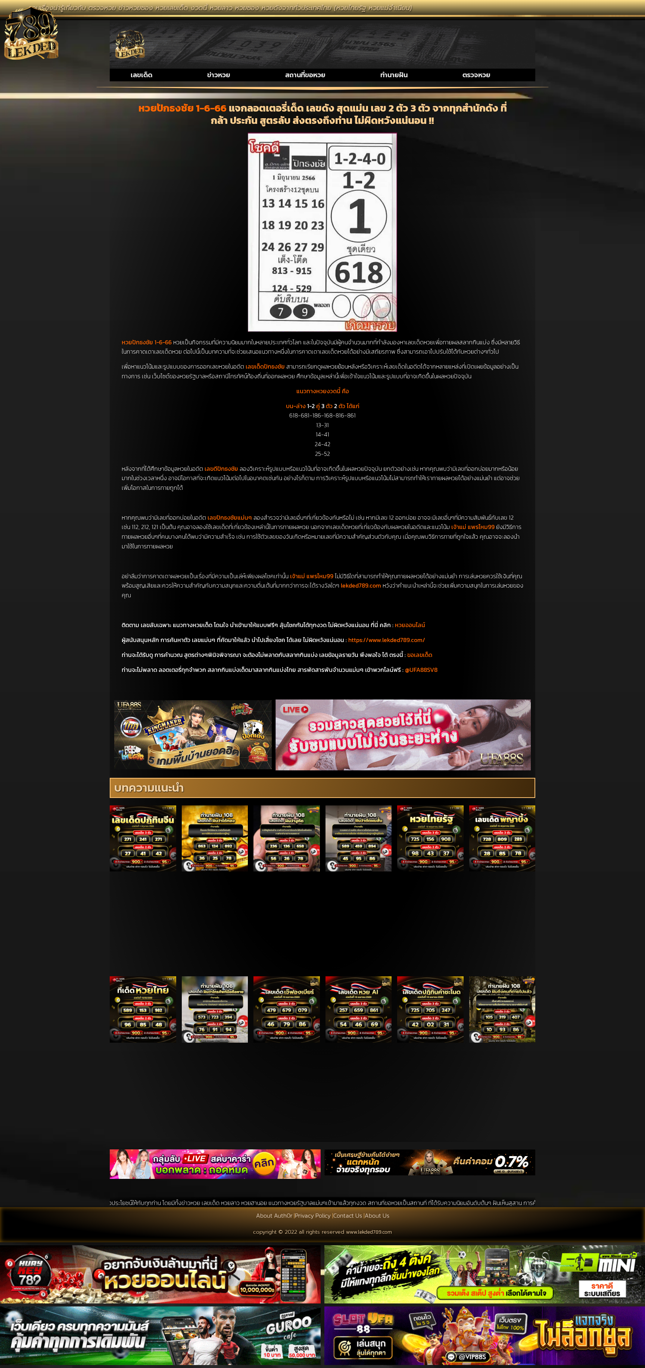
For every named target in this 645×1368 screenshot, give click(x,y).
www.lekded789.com (369, 1232)
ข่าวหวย (218, 75)
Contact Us (347, 1215)
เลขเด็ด (141, 75)
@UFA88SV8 (421, 669)
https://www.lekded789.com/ (386, 639)
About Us (377, 1215)
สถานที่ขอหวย (305, 75)
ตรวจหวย (476, 75)
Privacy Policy (313, 1215)
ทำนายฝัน (394, 75)
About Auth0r (274, 1215)
